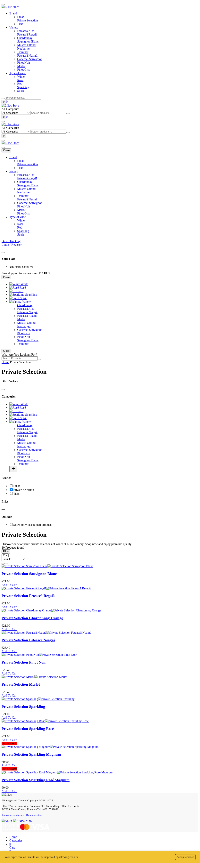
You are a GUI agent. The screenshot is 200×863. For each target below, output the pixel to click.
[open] (3, 121)
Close (6, 150)
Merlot (21, 66)
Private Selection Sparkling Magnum (31, 754)
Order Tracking (11, 241)
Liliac (20, 17)
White (21, 76)
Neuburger (23, 48)
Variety (13, 27)
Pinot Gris (23, 69)
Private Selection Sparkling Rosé (28, 729)
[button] (15, 840)
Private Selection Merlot (21, 684)
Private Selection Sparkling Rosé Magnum (36, 780)
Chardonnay (24, 38)
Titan (20, 24)
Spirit (20, 90)
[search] (3, 98)
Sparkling (23, 87)
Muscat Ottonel (26, 45)
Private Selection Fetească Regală (28, 596)
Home (5, 362)
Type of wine (17, 73)
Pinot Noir (23, 62)
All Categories (10, 109)
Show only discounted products (32, 524)
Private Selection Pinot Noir (24, 662)
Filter (6, 551)
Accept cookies (185, 857)
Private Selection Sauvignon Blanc (29, 574)
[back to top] (3, 4)
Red (19, 83)
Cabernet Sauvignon (29, 59)
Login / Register (11, 244)
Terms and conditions (13, 814)
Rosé (20, 80)
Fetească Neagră (27, 55)
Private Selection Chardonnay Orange (32, 618)
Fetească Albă (25, 31)
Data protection (34, 814)
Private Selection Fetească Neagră (28, 640)
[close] (3, 252)
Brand (13, 13)
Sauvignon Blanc (27, 41)
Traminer (22, 52)
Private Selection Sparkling (23, 707)
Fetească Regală (27, 34)
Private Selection (27, 20)
